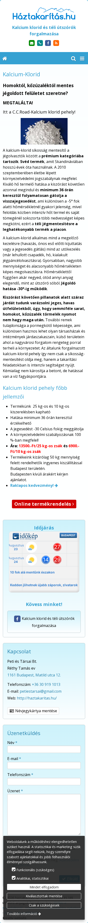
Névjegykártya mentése (35, 710)
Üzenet (15, 790)
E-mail (14, 758)
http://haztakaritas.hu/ (37, 698)
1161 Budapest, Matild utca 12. (34, 675)
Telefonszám (20, 774)
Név (12, 742)
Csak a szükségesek (44, 905)
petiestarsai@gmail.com (40, 691)
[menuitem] (4, 58)
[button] (82, 58)
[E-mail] (31, 43)
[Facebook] (48, 43)
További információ (22, 913)
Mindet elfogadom (44, 887)
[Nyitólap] (44, 13)
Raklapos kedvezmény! (32, 485)
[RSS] (56, 43)
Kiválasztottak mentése (44, 896)
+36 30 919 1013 (46, 684)
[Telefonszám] (40, 43)
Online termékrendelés (44, 504)
